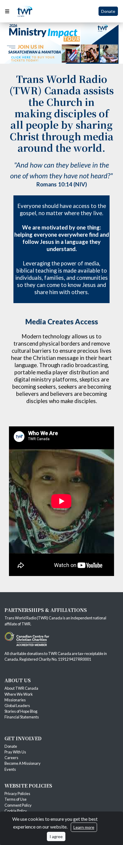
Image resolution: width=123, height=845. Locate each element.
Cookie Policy (15, 810)
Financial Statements (21, 717)
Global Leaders (17, 705)
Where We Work (18, 694)
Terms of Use (15, 799)
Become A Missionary (22, 763)
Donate (108, 11)
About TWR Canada (21, 688)
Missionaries (15, 699)
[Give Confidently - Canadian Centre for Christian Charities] (26, 638)
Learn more (83, 827)
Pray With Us (15, 752)
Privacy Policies (17, 793)
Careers (11, 757)
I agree (56, 836)
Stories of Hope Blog (20, 711)
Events (10, 769)
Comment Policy (18, 805)
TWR (25, 623)
